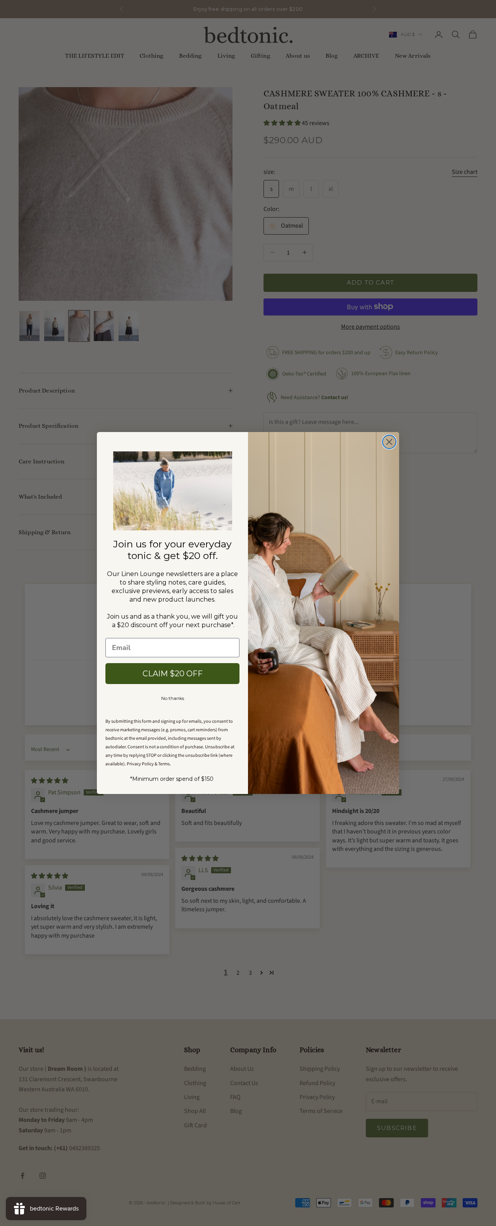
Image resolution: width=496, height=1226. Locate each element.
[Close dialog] (389, 442)
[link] (172, 491)
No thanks (172, 698)
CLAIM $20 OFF (173, 673)
